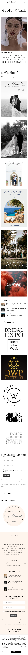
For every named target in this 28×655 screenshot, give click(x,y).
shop (7, 548)
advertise (6, 555)
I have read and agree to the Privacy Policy (12, 470)
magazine (13, 548)
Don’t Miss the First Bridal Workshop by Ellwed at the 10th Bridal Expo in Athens (14, 58)
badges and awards (17, 552)
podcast (20, 555)
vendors (6, 550)
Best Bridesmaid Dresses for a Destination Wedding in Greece (14, 314)
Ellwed (13, 560)
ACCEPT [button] (13, 651)
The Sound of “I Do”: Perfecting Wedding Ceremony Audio (16, 304)
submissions (21, 548)
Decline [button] (18, 651)
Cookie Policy (18, 644)
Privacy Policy (20, 557)
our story (7, 552)
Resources (14, 555)
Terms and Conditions (8, 557)
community (13, 550)
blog (3, 548)
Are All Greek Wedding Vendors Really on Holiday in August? (16, 309)
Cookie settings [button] (6, 651)
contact (20, 550)
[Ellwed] (10, 3)
